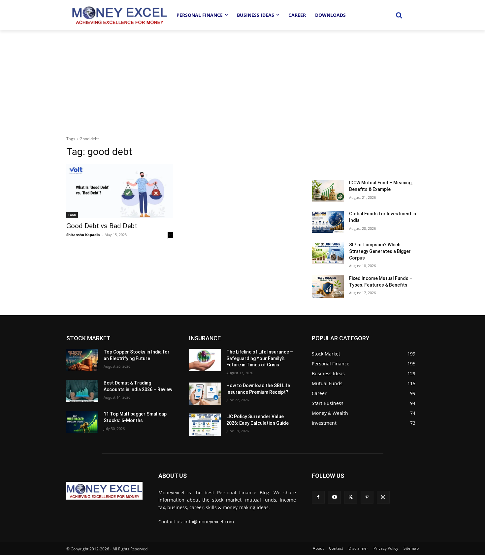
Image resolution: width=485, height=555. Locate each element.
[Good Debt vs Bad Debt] (119, 191)
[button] (399, 15)
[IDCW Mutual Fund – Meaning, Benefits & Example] (328, 191)
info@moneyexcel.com (209, 521)
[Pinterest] (367, 497)
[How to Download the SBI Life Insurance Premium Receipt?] (205, 394)
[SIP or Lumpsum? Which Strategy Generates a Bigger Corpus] (328, 253)
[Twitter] (350, 497)
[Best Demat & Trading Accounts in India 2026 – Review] (82, 391)
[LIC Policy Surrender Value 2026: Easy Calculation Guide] (205, 425)
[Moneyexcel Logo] (119, 15)
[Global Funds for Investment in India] (328, 222)
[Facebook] (318, 497)
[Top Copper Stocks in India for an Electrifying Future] (82, 360)
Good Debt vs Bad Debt (101, 226)
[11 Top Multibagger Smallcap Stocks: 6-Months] (82, 422)
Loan (72, 214)
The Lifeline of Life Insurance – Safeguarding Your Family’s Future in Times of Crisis (259, 358)
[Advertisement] (242, 79)
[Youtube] (334, 497)
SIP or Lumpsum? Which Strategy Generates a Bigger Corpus (380, 251)
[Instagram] (383, 497)
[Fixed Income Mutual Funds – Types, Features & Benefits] (328, 286)
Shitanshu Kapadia (83, 234)
